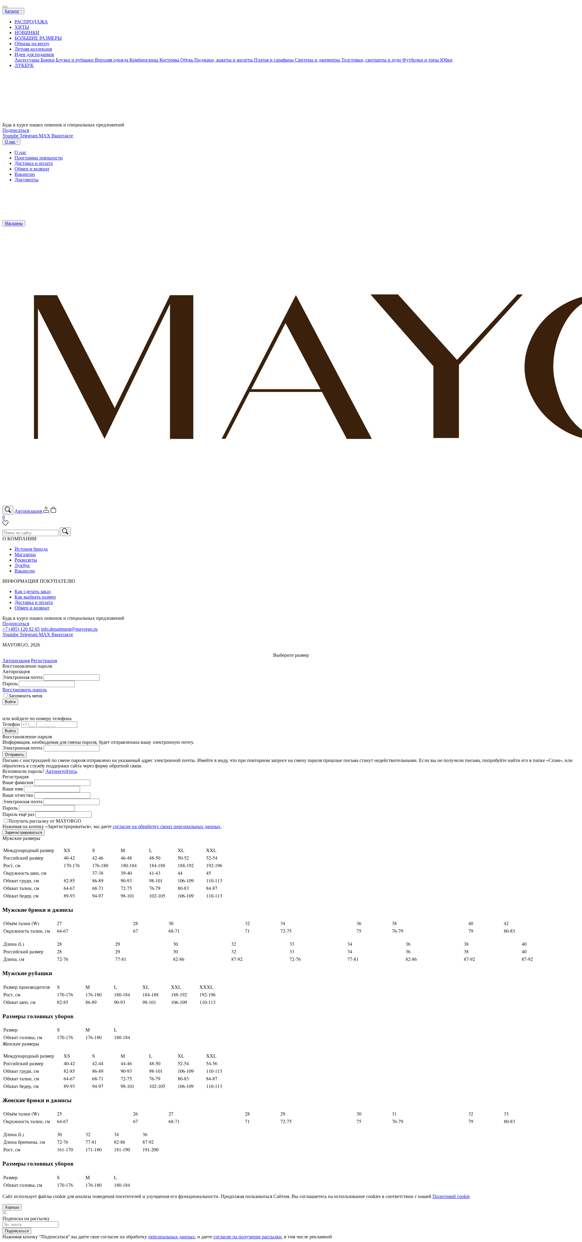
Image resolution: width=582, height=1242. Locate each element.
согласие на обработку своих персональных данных (166, 826)
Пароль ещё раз (18, 814)
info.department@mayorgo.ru (69, 629)
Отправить (14, 754)
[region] (291, 43)
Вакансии (25, 174)
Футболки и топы (421, 59)
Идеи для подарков (34, 54)
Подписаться (15, 130)
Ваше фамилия (17, 782)
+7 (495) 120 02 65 (21, 629)
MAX (45, 135)
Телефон (11, 724)
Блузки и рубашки (75, 59)
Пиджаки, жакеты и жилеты (224, 59)
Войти (10, 702)
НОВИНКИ (27, 32)
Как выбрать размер (35, 596)
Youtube (11, 135)
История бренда (31, 549)
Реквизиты (26, 559)
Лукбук (22, 565)
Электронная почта (22, 677)
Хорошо (12, 1207)
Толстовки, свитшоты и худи (371, 59)
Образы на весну (32, 43)
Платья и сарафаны (274, 59)
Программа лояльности (39, 157)
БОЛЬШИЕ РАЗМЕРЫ (38, 38)
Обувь (187, 59)
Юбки (446, 59)
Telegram (29, 135)
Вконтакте (62, 135)
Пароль (10, 683)
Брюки (48, 59)
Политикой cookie (451, 1196)
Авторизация (16, 660)
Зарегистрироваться (23, 832)
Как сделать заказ (33, 591)
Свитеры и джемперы (318, 59)
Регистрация (44, 660)
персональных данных (171, 1236)
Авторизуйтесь (61, 771)
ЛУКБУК (24, 65)
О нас (10, 141)
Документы (26, 179)
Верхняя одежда (112, 59)
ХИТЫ (22, 27)
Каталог (12, 11)
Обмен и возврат (32, 168)
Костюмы (169, 59)
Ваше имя (12, 788)
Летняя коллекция (33, 49)
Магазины (14, 223)
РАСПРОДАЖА (31, 21)
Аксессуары (28, 59)
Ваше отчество (17, 795)
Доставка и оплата (34, 163)
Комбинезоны (144, 59)
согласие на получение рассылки (247, 1236)
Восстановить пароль (24, 689)
